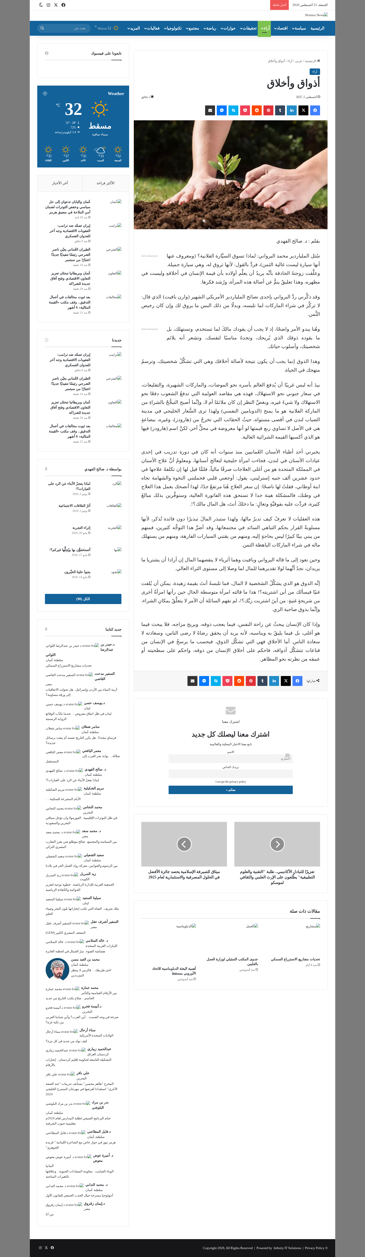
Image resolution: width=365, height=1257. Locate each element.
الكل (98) (83, 599)
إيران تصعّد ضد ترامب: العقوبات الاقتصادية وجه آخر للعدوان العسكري (70, 231)
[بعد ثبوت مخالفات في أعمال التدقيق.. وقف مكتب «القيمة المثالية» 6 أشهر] (107, 303)
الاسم (230, 752)
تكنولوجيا (174, 28)
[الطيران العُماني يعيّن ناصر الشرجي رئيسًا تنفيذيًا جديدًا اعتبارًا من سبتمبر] (107, 256)
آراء (267, 28)
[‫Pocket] (245, 110)
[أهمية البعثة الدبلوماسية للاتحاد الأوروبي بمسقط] (168, 944)
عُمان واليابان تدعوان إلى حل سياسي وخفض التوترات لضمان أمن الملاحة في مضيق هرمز (67, 207)
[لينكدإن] (292, 110)
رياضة (211, 28)
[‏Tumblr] (280, 110)
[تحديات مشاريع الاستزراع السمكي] (292, 939)
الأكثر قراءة (105, 183)
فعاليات (153, 28)
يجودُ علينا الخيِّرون (77, 572)
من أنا (50, 1214)
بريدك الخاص (230, 767)
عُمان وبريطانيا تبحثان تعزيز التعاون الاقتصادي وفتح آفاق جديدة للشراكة (70, 278)
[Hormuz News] (316, 15)
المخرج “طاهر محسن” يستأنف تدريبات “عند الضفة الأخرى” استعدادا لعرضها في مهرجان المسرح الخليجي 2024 (81, 1089)
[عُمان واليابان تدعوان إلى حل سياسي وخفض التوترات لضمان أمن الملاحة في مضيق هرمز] (107, 208)
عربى (298, 61)
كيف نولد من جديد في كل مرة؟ (66, 1041)
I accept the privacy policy (231, 781)
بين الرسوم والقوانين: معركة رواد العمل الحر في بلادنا (82, 866)
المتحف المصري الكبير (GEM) (66, 933)
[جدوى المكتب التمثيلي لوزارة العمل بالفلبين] (230, 939)
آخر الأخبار (60, 183)
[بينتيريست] (268, 110)
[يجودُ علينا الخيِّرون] (107, 578)
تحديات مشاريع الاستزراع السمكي (295, 959)
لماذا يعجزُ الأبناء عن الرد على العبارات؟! (72, 780)
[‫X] (303, 110)
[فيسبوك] (315, 110)
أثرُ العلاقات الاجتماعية (74, 506)
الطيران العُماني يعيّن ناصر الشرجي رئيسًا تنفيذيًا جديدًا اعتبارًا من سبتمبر (70, 255)
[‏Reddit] (257, 110)
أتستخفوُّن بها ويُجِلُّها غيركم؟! (69, 550)
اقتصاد (282, 28)
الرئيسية (317, 28)
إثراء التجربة (81, 528)
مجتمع (194, 28)
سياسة (300, 28)
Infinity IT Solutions (287, 1248)
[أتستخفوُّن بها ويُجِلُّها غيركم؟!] (107, 556)
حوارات (229, 28)
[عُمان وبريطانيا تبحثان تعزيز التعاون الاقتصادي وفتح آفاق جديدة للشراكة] (107, 280)
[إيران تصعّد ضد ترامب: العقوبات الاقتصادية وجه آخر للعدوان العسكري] (107, 232)
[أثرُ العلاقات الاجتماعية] (107, 512)
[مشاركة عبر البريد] (210, 110)
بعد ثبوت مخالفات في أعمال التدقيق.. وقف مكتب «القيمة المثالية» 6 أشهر (69, 302)
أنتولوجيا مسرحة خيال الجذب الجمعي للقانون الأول (79, 1195)
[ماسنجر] (222, 110)
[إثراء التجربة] (107, 534)
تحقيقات (249, 28)
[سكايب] (233, 110)
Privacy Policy (315, 1248)
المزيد (135, 28)
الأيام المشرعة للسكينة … (63, 799)
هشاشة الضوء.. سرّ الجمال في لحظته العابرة (75, 951)
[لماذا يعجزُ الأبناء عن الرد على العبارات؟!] (107, 490)
